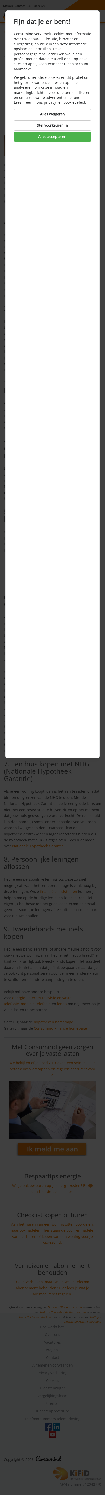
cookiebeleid (74, 102)
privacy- (50, 102)
